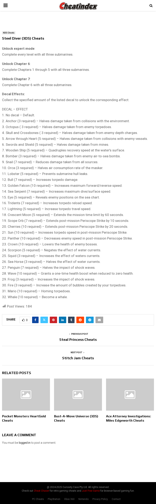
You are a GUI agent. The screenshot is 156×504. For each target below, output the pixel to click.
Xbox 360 (69, 499)
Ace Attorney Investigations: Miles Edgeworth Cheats (128, 418)
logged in (24, 442)
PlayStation (54, 499)
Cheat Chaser (41, 490)
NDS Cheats (8, 33)
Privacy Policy (100, 499)
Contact (116, 499)
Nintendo (83, 499)
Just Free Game (91, 490)
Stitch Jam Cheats (78, 358)
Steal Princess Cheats (78, 339)
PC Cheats (38, 499)
